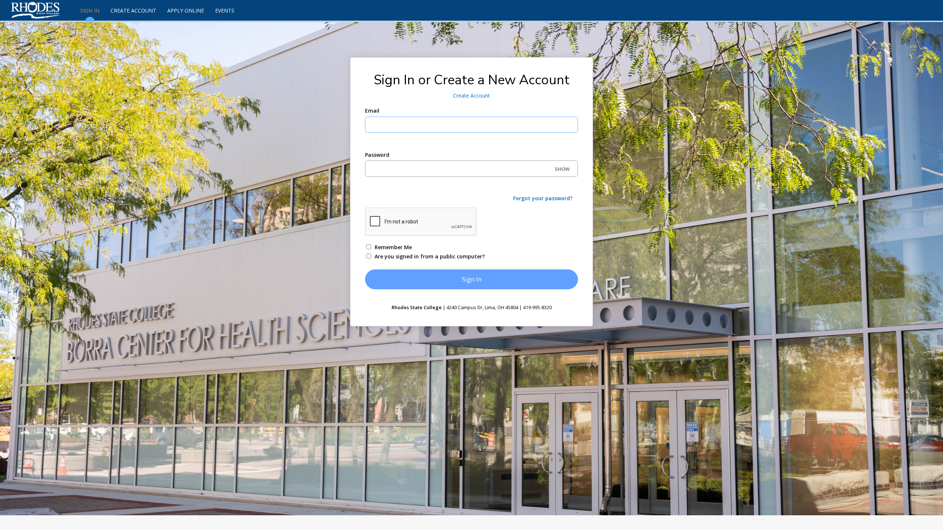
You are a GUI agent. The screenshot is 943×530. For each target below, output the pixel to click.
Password (377, 154)
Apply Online (185, 10)
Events (224, 10)
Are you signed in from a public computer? (430, 256)
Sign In (89, 10)
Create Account (133, 10)
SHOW (562, 169)
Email (372, 110)
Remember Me (393, 247)
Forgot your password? (542, 198)
